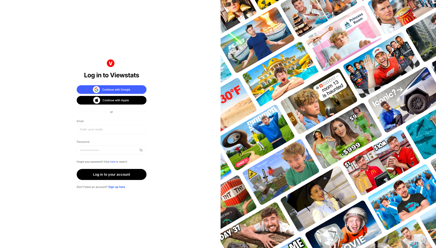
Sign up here (116, 187)
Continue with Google (116, 89)
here (112, 161)
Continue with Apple (116, 100)
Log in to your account (111, 174)
